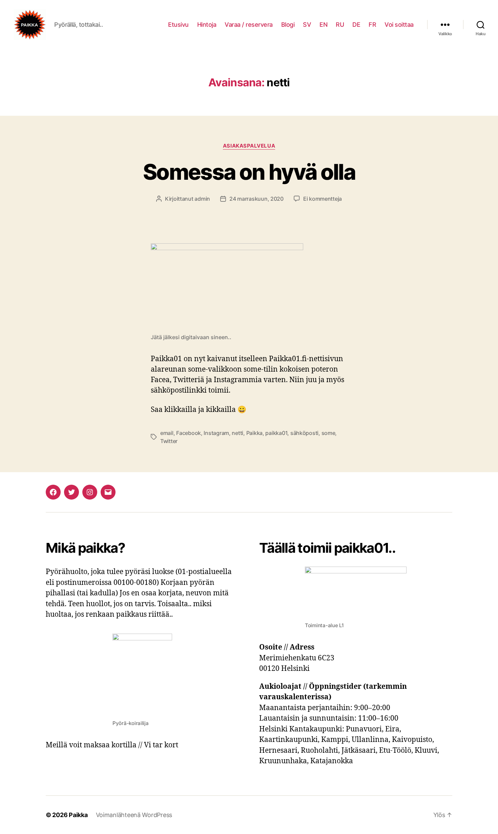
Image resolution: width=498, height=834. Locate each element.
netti (237, 433)
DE (356, 24)
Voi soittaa (399, 24)
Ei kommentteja (322, 198)
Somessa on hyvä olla (249, 172)
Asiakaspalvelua (249, 146)
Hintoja (206, 24)
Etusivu (178, 24)
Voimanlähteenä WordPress (134, 814)
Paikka (254, 433)
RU (340, 24)
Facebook (188, 433)
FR (372, 24)
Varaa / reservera (249, 24)
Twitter (169, 441)
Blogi (288, 24)
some (328, 433)
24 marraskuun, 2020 (256, 198)
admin (202, 198)
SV (307, 24)
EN (323, 24)
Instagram (216, 433)
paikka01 (276, 433)
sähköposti (304, 433)
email (166, 433)
